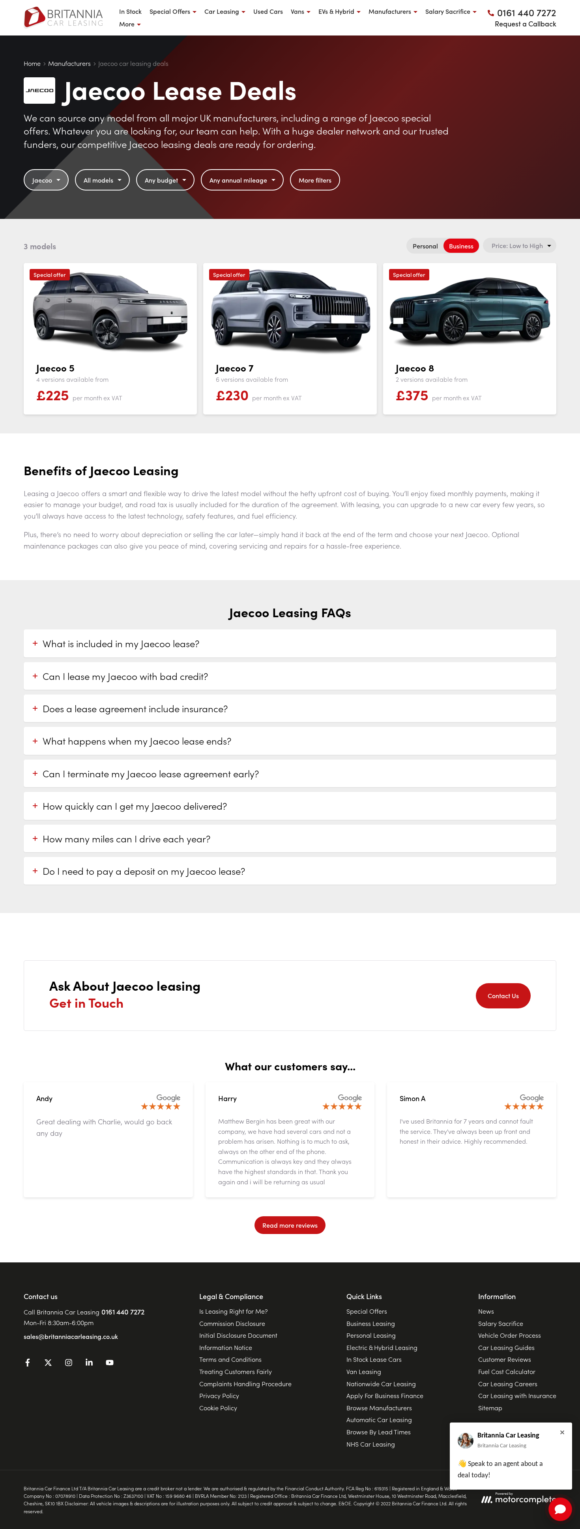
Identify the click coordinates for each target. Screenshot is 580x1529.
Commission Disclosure (232, 1323)
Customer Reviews (504, 1359)
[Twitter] (48, 1363)
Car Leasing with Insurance (517, 1395)
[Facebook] (27, 1363)
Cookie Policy (218, 1407)
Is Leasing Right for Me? (233, 1311)
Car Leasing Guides (506, 1347)
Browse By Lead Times (378, 1431)
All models (98, 179)
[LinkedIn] (89, 1363)
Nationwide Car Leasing (381, 1383)
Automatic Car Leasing (379, 1419)
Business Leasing (370, 1323)
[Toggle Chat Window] (560, 1509)
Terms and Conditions (230, 1359)
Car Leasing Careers (507, 1383)
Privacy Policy (219, 1395)
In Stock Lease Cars (374, 1359)
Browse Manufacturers (379, 1407)
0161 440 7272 (122, 1311)
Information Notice (225, 1347)
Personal (425, 245)
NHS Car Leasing (370, 1443)
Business (461, 245)
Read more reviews (290, 1225)
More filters (315, 179)
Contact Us (503, 995)
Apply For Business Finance (384, 1395)
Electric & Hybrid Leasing (381, 1347)
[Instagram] (68, 1363)
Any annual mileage (238, 179)
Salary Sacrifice (500, 1323)
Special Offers (366, 1311)
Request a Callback (525, 23)
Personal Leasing (371, 1335)
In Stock (130, 11)
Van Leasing (363, 1371)
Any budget (161, 179)
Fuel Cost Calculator (506, 1371)
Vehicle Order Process (509, 1335)
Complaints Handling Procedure (245, 1383)
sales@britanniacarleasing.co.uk (71, 1336)
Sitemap (490, 1407)
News (486, 1311)
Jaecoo (42, 179)
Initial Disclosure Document (238, 1335)
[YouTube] (109, 1363)
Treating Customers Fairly (235, 1371)
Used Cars (268, 11)
